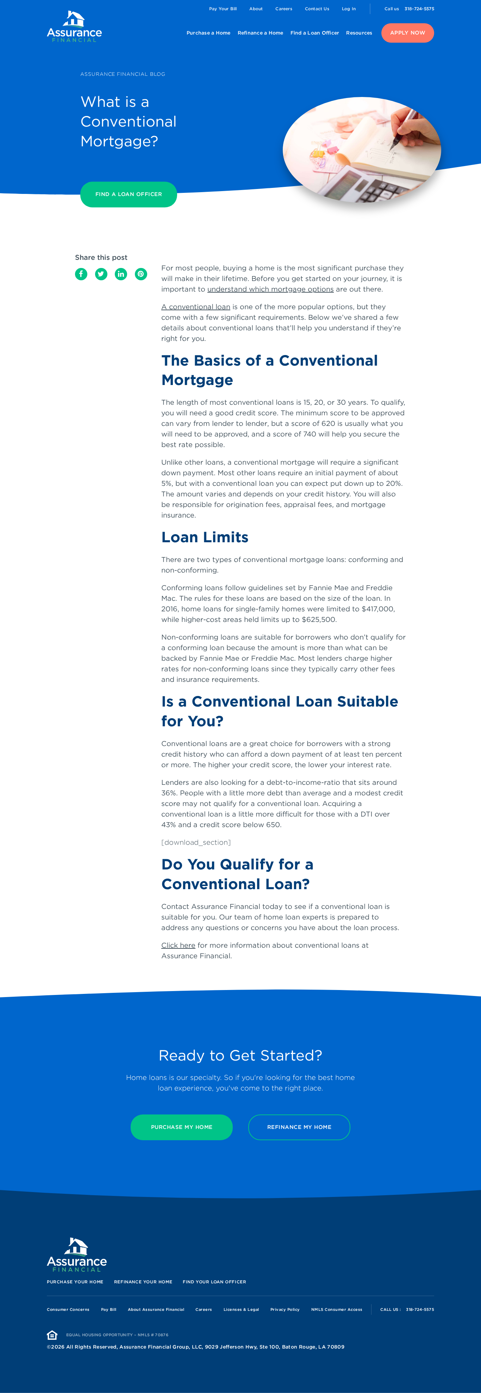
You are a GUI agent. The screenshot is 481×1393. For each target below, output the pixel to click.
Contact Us (317, 8)
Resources (359, 33)
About (256, 8)
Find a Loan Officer (315, 33)
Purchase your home (75, 1281)
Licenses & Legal (241, 1309)
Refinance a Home (260, 33)
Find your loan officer (214, 1281)
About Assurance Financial (156, 1309)
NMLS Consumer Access (337, 1309)
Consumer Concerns (68, 1309)
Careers (283, 8)
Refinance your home (143, 1281)
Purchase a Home (209, 33)
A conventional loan (195, 307)
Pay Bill (109, 1309)
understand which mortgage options (270, 289)
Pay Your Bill (223, 8)
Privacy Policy (285, 1309)
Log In (349, 8)
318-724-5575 (419, 8)
